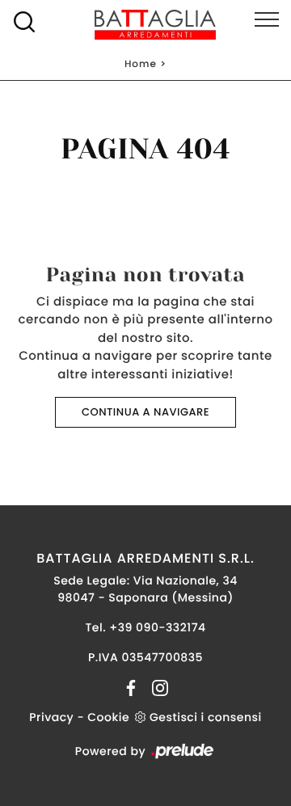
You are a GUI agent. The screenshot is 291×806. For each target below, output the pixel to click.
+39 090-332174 (157, 627)
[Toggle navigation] (267, 20)
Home (140, 64)
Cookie (108, 717)
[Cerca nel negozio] (24, 22)
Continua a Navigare (145, 412)
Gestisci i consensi (206, 717)
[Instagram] (155, 687)
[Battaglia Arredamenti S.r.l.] (145, 25)
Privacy (51, 717)
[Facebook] (132, 687)
